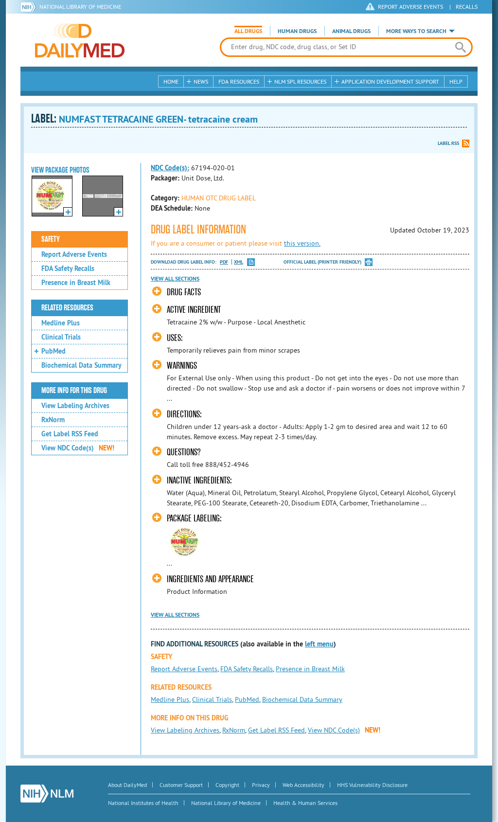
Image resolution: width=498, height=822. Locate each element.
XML (238, 262)
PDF (224, 262)
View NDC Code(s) (77, 448)
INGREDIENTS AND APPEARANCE (210, 579)
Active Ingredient (194, 309)
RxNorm (53, 419)
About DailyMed (127, 784)
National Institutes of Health (143, 802)
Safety (50, 239)
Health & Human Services (305, 802)
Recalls (467, 6)
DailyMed (79, 40)
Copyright (227, 784)
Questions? (183, 452)
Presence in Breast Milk (75, 282)
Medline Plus (60, 323)
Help (455, 81)
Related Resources (67, 308)
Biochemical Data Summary (81, 365)
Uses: (175, 337)
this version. (302, 243)
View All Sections (175, 279)
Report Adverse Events (74, 254)
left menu (319, 644)
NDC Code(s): (170, 167)
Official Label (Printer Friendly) (322, 262)
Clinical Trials (61, 337)
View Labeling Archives (75, 405)
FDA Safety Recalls (67, 268)
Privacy (261, 784)
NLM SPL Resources (300, 81)
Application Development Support (390, 81)
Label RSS (448, 143)
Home (170, 81)
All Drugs (248, 31)
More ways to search (416, 31)
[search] (460, 47)
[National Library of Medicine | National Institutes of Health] (46, 794)
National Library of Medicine (80, 6)
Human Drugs (297, 31)
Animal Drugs (351, 31)
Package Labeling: (194, 518)
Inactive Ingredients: (199, 480)
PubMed (53, 351)
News (201, 81)
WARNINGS (182, 365)
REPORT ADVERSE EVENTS (410, 6)
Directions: (184, 414)
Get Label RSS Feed (69, 433)
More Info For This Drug (74, 390)
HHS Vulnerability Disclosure (372, 784)
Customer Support (181, 784)
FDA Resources (238, 81)
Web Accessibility (303, 784)
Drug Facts (184, 292)
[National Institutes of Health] (29, 6)
